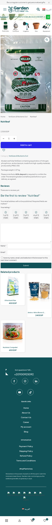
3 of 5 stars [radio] (26, 216)
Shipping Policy (26, 451)
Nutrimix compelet (10, 347)
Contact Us (26, 417)
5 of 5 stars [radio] (46, 216)
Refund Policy (26, 455)
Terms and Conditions (26, 460)
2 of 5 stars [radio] (16, 216)
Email (3, 252)
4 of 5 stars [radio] (36, 216)
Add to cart (26, 145)
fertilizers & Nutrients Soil (18, 117)
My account (26, 427)
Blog (26, 431)
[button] (46, 39)
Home (3, 117)
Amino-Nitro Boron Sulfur (38, 312)
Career (26, 422)
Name (3, 246)
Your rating (5, 207)
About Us (26, 412)
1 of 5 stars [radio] (5, 216)
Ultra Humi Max (10, 300)
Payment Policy (26, 446)
